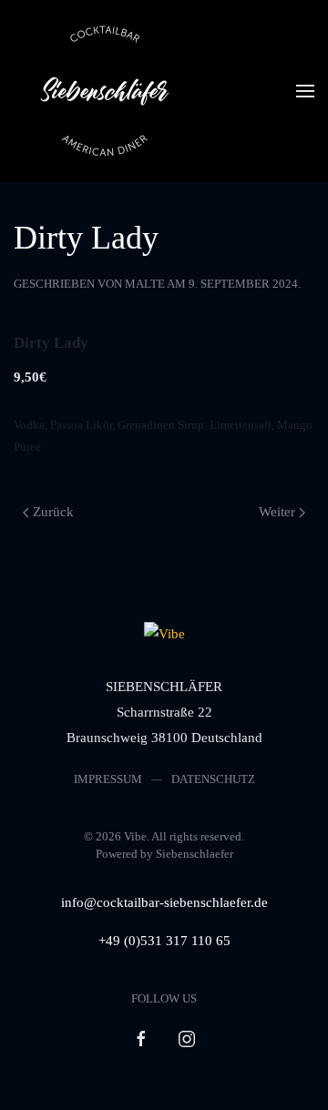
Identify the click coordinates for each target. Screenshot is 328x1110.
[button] (305, 91)
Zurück (53, 511)
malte (145, 283)
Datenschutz (213, 779)
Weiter (277, 511)
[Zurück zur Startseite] (105, 91)
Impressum (108, 779)
